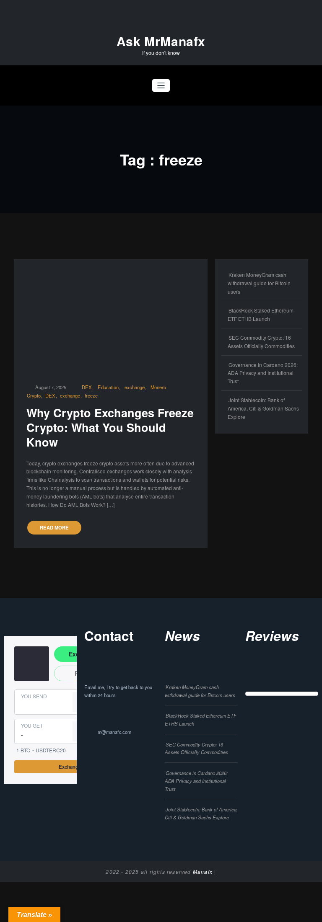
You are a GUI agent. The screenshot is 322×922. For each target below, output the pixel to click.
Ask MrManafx (161, 41)
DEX (87, 387)
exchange (135, 387)
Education (108, 387)
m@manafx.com (114, 731)
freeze (91, 396)
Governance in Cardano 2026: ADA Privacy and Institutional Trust (263, 373)
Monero (158, 387)
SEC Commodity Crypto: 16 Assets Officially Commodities (196, 748)
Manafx (203, 871)
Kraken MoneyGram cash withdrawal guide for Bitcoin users (259, 283)
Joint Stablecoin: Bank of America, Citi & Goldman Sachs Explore (263, 408)
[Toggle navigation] (161, 85)
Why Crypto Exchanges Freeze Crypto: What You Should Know (110, 427)
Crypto (34, 396)
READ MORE (54, 527)
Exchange (70, 766)
